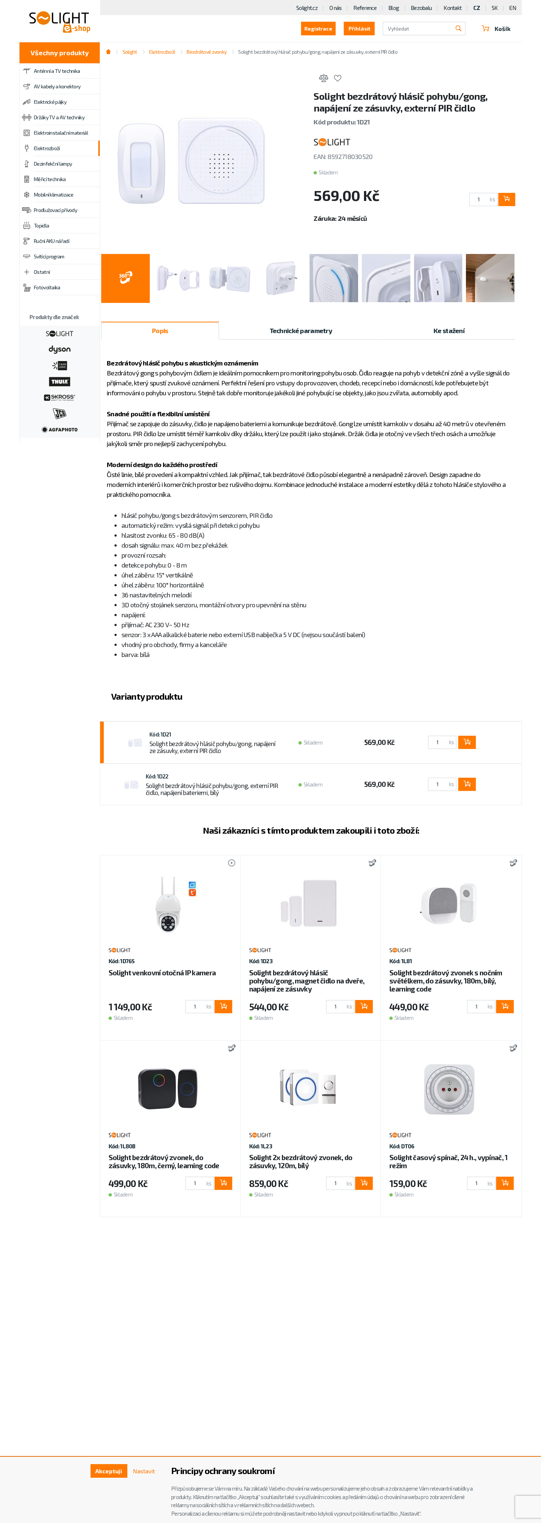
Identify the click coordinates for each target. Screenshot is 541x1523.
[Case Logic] (60, 364)
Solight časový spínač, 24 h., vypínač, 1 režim (448, 1161)
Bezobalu (421, 7)
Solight (130, 52)
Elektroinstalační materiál (61, 133)
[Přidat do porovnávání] (323, 79)
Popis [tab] (160, 330)
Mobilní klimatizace (54, 194)
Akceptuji (108, 1470)
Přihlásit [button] (359, 28)
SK (495, 7)
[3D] (370, 863)
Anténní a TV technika (57, 71)
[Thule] (60, 381)
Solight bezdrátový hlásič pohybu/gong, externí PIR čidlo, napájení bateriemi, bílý (212, 789)
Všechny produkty (60, 53)
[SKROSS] (60, 396)
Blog (393, 7)
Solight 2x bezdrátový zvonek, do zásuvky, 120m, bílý (301, 1161)
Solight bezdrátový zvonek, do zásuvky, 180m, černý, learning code (164, 1161)
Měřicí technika (50, 179)
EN (512, 7)
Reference (364, 7)
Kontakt (452, 7)
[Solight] (60, 332)
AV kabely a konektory (57, 86)
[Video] (228, 863)
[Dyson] (60, 349)
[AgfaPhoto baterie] (60, 428)
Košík (502, 28)
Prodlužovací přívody (55, 210)
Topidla (41, 225)
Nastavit (144, 1470)
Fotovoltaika (47, 287)
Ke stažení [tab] (449, 330)
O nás (335, 7)
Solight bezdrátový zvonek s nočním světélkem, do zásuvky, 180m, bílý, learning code (445, 980)
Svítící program (49, 256)
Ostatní (42, 272)
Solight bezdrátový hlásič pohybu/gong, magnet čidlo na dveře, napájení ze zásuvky (307, 980)
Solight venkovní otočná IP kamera (162, 972)
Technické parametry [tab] (301, 330)
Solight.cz (307, 7)
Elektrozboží (47, 148)
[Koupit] (506, 199)
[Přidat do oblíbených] (337, 79)
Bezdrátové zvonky (206, 52)
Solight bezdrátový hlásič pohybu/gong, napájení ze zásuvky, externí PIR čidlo (212, 747)
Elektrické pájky (50, 102)
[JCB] (60, 413)
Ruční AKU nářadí (51, 241)
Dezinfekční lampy (53, 163)
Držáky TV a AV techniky (59, 117)
